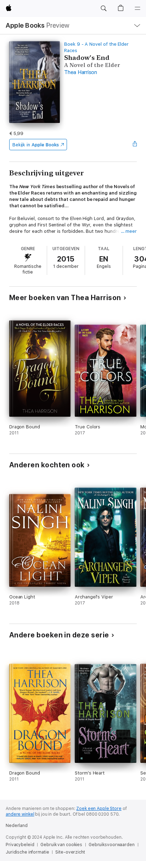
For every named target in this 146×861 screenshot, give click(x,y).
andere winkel (20, 814)
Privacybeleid (20, 844)
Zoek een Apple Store (99, 808)
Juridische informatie (27, 852)
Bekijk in (35, 144)
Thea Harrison (80, 72)
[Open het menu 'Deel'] (135, 144)
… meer (129, 231)
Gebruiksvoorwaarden (112, 844)
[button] (103, 8)
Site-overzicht (70, 852)
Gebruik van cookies (61, 844)
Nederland (17, 825)
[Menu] (137, 8)
